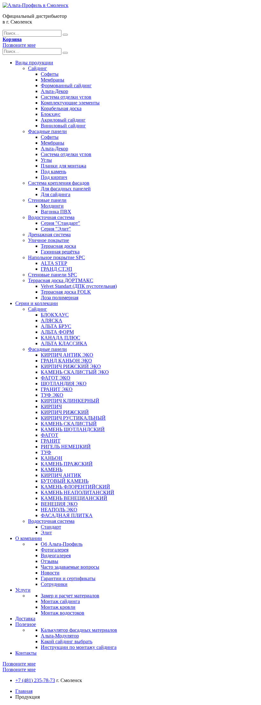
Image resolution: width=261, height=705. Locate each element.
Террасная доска (58, 246)
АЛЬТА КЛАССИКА (64, 343)
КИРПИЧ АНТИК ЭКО (67, 355)
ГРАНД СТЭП (56, 269)
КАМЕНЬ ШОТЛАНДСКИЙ (73, 429)
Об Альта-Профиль (61, 544)
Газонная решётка (60, 251)
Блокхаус (50, 114)
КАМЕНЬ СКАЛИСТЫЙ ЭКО (75, 372)
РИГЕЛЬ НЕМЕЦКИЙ (66, 446)
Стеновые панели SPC (52, 274)
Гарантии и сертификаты (68, 578)
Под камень (53, 171)
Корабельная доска (61, 108)
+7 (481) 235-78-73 (35, 680)
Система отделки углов (66, 97)
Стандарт (51, 527)
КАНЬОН (51, 458)
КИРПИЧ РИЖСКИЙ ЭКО (71, 366)
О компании (28, 538)
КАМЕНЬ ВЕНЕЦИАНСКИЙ (74, 498)
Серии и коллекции (36, 303)
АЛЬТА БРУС (56, 326)
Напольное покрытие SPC (56, 257)
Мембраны (52, 79)
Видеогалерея (56, 555)
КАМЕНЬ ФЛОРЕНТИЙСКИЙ (75, 486)
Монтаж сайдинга (60, 601)
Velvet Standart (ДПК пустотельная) (79, 286)
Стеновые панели (47, 200)
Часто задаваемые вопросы (70, 567)
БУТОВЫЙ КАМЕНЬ (64, 481)
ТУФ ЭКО (52, 395)
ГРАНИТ (50, 441)
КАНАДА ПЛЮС (60, 337)
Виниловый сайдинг (63, 125)
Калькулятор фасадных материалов (79, 630)
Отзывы (49, 561)
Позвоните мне (19, 45)
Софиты (50, 74)
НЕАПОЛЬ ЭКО (59, 509)
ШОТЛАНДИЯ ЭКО (64, 383)
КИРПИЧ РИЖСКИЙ (65, 412)
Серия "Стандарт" (60, 223)
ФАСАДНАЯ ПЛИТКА (67, 515)
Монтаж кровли (58, 607)
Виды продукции (34, 62)
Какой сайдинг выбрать (66, 641)
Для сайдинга (55, 194)
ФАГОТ (49, 435)
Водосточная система (51, 217)
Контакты (26, 653)
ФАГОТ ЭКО (55, 378)
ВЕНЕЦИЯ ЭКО (59, 504)
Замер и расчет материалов (70, 595)
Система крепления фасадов (58, 183)
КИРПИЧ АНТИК (61, 475)
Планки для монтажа (63, 165)
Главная (23, 691)
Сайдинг (37, 68)
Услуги (23, 590)
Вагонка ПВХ (56, 211)
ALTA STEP (54, 263)
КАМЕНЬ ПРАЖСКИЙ (67, 463)
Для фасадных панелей (66, 188)
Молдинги (52, 206)
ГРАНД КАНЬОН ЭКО (66, 360)
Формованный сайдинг (66, 85)
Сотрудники (54, 584)
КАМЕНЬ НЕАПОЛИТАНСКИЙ (77, 492)
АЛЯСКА (51, 320)
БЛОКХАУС (55, 314)
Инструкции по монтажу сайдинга (78, 647)
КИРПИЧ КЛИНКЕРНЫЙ (70, 400)
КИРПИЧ (51, 406)
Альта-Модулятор (60, 635)
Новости (50, 572)
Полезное (25, 624)
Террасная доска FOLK (66, 292)
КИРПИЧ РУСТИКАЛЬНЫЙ (73, 418)
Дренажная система (49, 234)
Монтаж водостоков (62, 613)
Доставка (25, 618)
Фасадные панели (47, 131)
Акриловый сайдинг (63, 120)
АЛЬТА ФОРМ (57, 332)
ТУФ (46, 452)
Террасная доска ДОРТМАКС (60, 280)
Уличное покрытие (48, 240)
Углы (46, 160)
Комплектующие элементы (70, 102)
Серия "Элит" (56, 228)
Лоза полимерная (59, 297)
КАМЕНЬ (51, 469)
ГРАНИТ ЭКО (57, 389)
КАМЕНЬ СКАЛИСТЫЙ (69, 423)
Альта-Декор (54, 91)
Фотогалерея (54, 549)
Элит (46, 532)
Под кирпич (54, 177)
